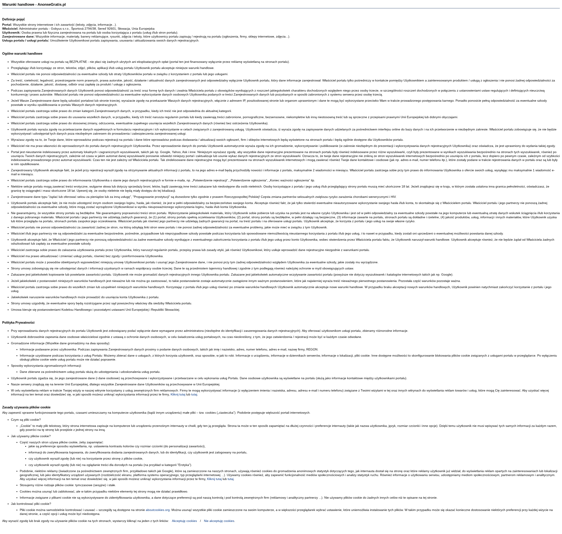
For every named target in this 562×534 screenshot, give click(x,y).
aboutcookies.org (158, 510)
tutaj (194, 394)
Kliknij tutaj (178, 394)
